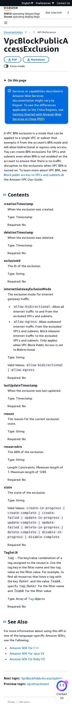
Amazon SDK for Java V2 (27, 653)
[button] (15, 80)
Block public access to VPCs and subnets (32, 175)
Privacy (11, 701)
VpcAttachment (38, 684)
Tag (31, 599)
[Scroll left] (42, 12)
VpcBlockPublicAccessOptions (42, 678)
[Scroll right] (67, 12)
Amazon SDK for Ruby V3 (27, 659)
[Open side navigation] (5, 23)
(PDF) (40, 119)
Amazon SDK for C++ (24, 648)
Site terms (24, 701)
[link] (46, 32)
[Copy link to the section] (4, 195)
